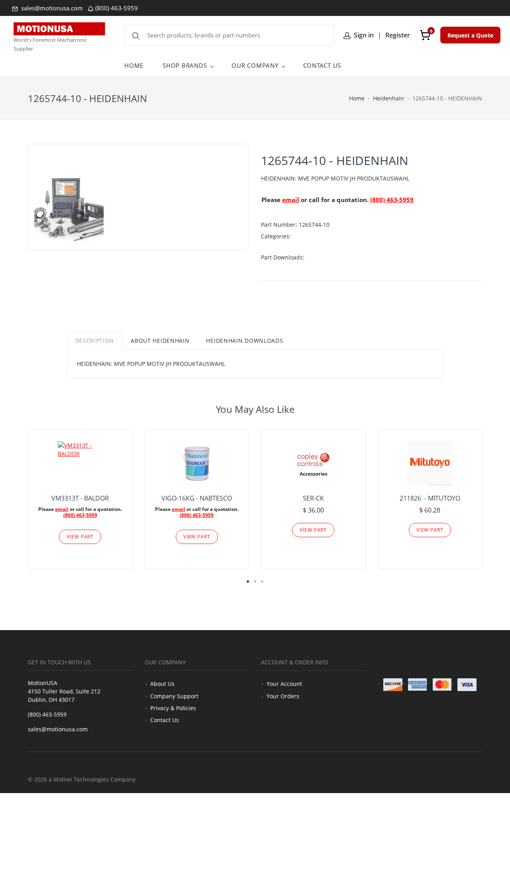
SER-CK (313, 498)
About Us (162, 683)
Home (357, 98)
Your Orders (283, 696)
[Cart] (425, 35)
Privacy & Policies (173, 708)
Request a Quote (470, 35)
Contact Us (164, 720)
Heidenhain (388, 98)
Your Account (284, 683)
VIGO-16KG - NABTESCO (196, 498)
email (290, 200)
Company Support (174, 696)
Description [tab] (94, 340)
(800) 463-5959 (116, 8)
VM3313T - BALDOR (80, 498)
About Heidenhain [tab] (160, 340)
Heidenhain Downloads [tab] (244, 340)
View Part (80, 536)
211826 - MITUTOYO (430, 498)
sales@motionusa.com (51, 8)
